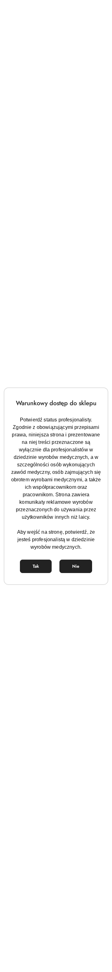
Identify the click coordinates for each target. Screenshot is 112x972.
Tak (36, 566)
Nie (75, 566)
